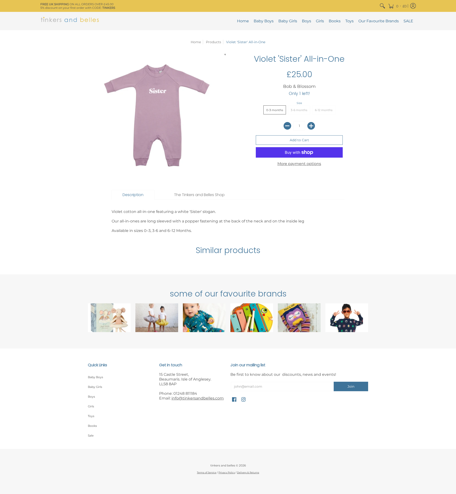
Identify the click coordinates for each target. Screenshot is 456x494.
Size (299, 103)
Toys (91, 416)
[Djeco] (251, 317)
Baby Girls (95, 387)
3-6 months (299, 110)
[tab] (133, 195)
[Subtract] (287, 126)
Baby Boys (95, 377)
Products (213, 42)
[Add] (311, 126)
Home (196, 42)
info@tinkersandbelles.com (197, 398)
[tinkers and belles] (70, 21)
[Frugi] (204, 317)
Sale (91, 435)
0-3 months (274, 110)
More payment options (299, 163)
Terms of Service (206, 472)
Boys (91, 396)
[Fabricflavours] (346, 317)
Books (92, 426)
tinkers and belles (222, 465)
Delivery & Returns (248, 472)
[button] (397, 6)
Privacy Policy (226, 472)
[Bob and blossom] (156, 317)
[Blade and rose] (299, 317)
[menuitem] (382, 6)
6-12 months (323, 110)
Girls (91, 406)
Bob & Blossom (299, 86)
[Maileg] (109, 317)
